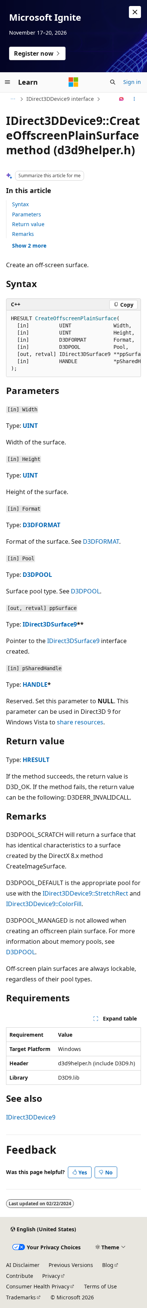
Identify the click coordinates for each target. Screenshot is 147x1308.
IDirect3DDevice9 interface (60, 98)
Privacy (51, 1275)
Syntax (20, 204)
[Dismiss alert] (135, 12)
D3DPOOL (37, 574)
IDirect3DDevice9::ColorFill (43, 904)
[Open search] (112, 82)
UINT (30, 425)
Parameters (26, 214)
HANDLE (35, 684)
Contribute (19, 1275)
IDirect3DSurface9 (50, 624)
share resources (80, 722)
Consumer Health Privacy (37, 1286)
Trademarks (21, 1297)
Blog (107, 1264)
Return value (28, 224)
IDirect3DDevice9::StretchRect (85, 893)
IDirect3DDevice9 (30, 1117)
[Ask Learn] (121, 99)
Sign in (132, 81)
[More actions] (134, 99)
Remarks (23, 233)
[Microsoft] (73, 82)
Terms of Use (100, 1286)
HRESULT (36, 760)
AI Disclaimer (23, 1264)
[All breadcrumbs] (12, 99)
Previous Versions (71, 1264)
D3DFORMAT (41, 525)
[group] (73, 343)
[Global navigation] (7, 82)
